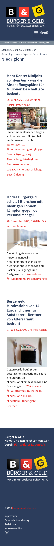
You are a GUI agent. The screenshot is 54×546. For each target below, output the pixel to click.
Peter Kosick (39, 54)
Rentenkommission (18, 164)
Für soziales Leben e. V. (30, 444)
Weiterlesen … (16, 144)
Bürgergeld (34, 390)
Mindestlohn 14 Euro (19, 396)
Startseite (6, 42)
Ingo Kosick (15, 54)
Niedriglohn (30, 159)
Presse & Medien (13, 528)
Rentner (12, 406)
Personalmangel (37, 278)
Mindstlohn (14, 401)
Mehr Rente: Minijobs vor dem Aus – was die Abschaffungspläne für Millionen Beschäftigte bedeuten (25, 84)
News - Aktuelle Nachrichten (24, 42)
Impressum (10, 516)
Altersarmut (18, 149)
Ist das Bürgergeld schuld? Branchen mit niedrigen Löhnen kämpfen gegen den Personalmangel (25, 206)
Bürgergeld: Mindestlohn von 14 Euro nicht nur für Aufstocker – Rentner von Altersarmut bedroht (24, 312)
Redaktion (10, 524)
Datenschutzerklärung (16, 520)
